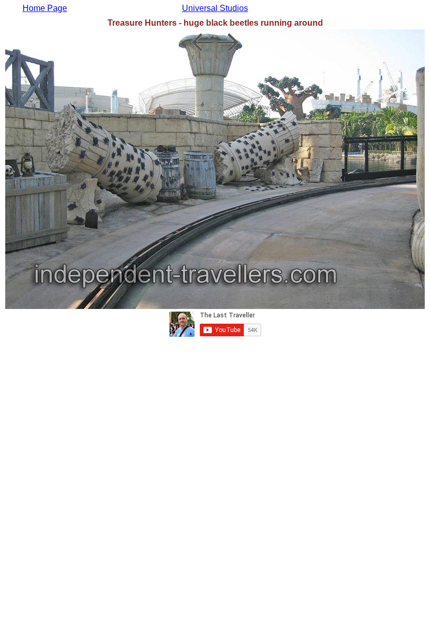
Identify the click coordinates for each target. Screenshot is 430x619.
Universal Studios (215, 8)
